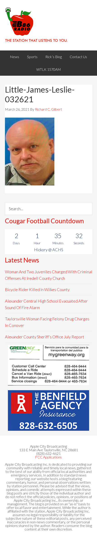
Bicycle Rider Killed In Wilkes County (37, 289)
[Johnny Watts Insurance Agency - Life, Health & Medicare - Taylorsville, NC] (48, 365)
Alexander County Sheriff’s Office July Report (44, 336)
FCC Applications (48, 457)
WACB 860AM (48, 25)
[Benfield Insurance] (48, 410)
